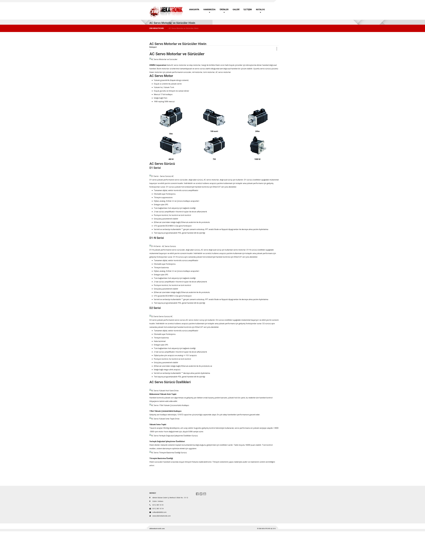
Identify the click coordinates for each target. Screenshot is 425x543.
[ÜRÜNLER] (272, 1)
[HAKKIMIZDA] (271, 1)
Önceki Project (184, 476)
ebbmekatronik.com (157, 528)
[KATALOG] (275, 1)
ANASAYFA (270, 1)
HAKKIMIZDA (271, 1)
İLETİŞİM (274, 1)
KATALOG (275, 1)
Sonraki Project (186, 480)
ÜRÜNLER (272, 1)
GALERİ (273, 1)
